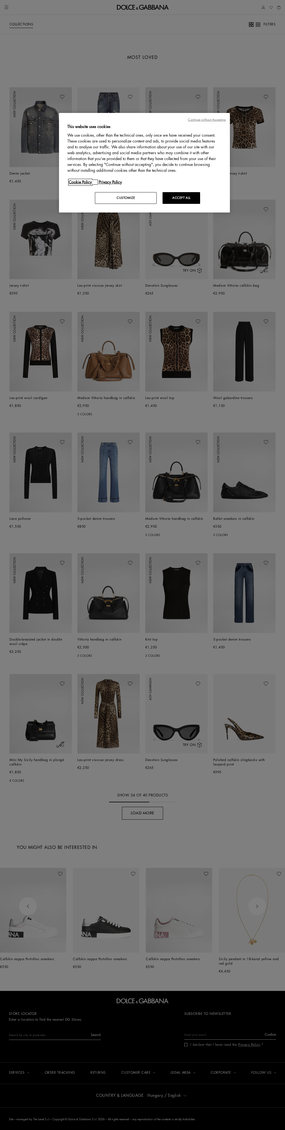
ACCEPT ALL (181, 197)
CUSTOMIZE (126, 197)
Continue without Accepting (207, 119)
